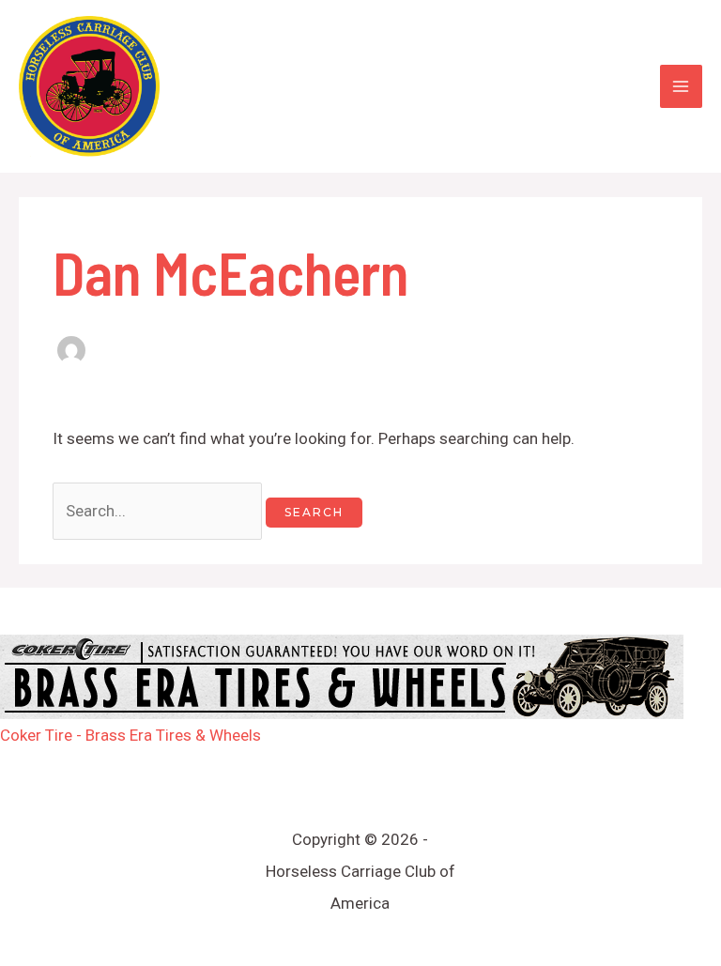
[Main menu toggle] (681, 86)
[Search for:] (159, 510)
